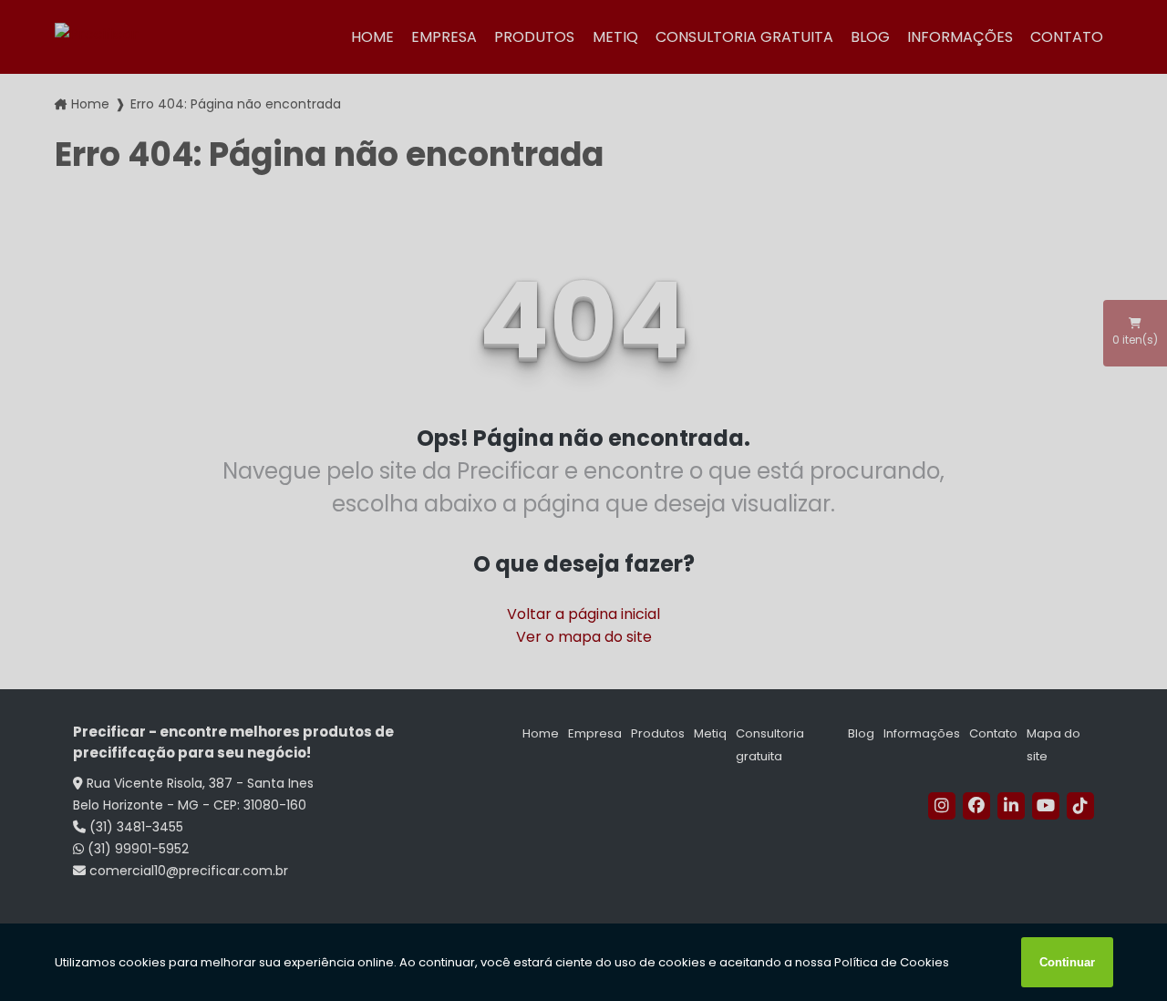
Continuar (1067, 962)
